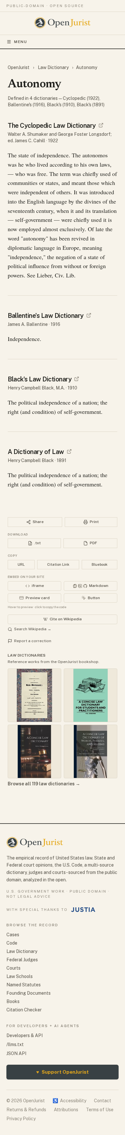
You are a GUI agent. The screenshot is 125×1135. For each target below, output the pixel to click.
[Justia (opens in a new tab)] (83, 909)
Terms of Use (99, 1109)
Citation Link (58, 564)
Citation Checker (24, 1009)
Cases (12, 934)
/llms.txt (15, 1044)
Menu (20, 41)
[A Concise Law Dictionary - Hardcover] (34, 751)
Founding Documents (28, 993)
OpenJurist (19, 67)
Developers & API (24, 1035)
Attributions (66, 1109)
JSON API (16, 1053)
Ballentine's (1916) (26, 104)
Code (11, 943)
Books (13, 1001)
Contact (102, 1100)
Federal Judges (22, 959)
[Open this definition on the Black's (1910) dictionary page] (76, 378)
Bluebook (99, 564)
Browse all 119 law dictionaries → (44, 783)
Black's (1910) (61, 104)
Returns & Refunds (26, 1109)
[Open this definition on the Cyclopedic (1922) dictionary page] (101, 125)
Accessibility (69, 1100)
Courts (13, 968)
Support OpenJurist (62, 1072)
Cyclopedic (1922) (81, 98)
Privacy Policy (21, 1118)
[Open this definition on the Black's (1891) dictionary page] (69, 451)
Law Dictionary (53, 67)
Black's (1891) (90, 104)
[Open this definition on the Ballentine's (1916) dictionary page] (88, 315)
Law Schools (19, 976)
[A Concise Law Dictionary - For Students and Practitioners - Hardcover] (90, 695)
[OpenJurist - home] (62, 23)
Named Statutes (23, 984)
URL (21, 564)
